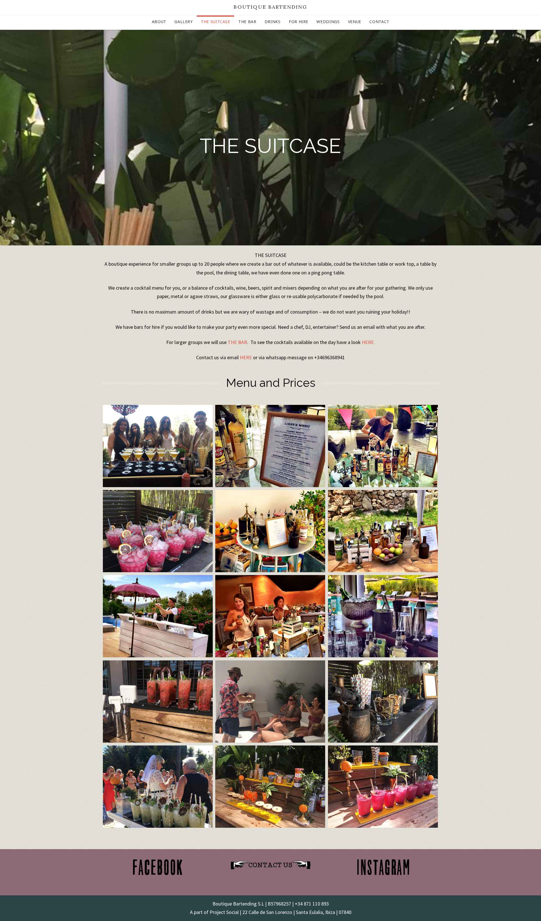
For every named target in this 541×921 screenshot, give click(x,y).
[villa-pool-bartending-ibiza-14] (158, 531)
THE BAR (237, 342)
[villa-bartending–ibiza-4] (383, 531)
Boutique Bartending (270, 7)
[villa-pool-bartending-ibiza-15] (270, 786)
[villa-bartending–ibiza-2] (383, 446)
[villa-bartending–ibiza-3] (270, 531)
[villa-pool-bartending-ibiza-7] (270, 701)
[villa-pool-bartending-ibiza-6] (158, 786)
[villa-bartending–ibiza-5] (158, 616)
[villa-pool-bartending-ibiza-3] (383, 616)
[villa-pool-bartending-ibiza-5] (158, 701)
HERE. (368, 342)
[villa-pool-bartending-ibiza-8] (158, 446)
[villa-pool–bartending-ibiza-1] (270, 616)
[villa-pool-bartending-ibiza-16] (383, 786)
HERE (246, 357)
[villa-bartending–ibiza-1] (270, 446)
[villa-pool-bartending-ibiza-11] (383, 701)
